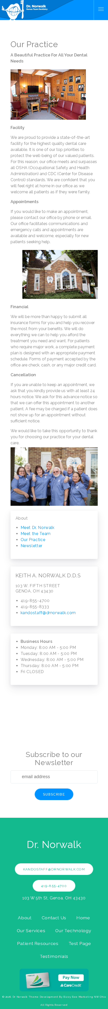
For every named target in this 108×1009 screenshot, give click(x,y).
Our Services (31, 930)
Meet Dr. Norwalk (38, 527)
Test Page (80, 943)
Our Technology (73, 930)
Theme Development (43, 996)
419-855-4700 (54, 886)
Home (83, 917)
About (24, 917)
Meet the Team (36, 533)
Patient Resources (38, 943)
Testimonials (54, 956)
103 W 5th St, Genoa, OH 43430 (54, 898)
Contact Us (54, 917)
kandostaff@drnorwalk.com (48, 612)
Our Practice (33, 539)
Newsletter (31, 545)
